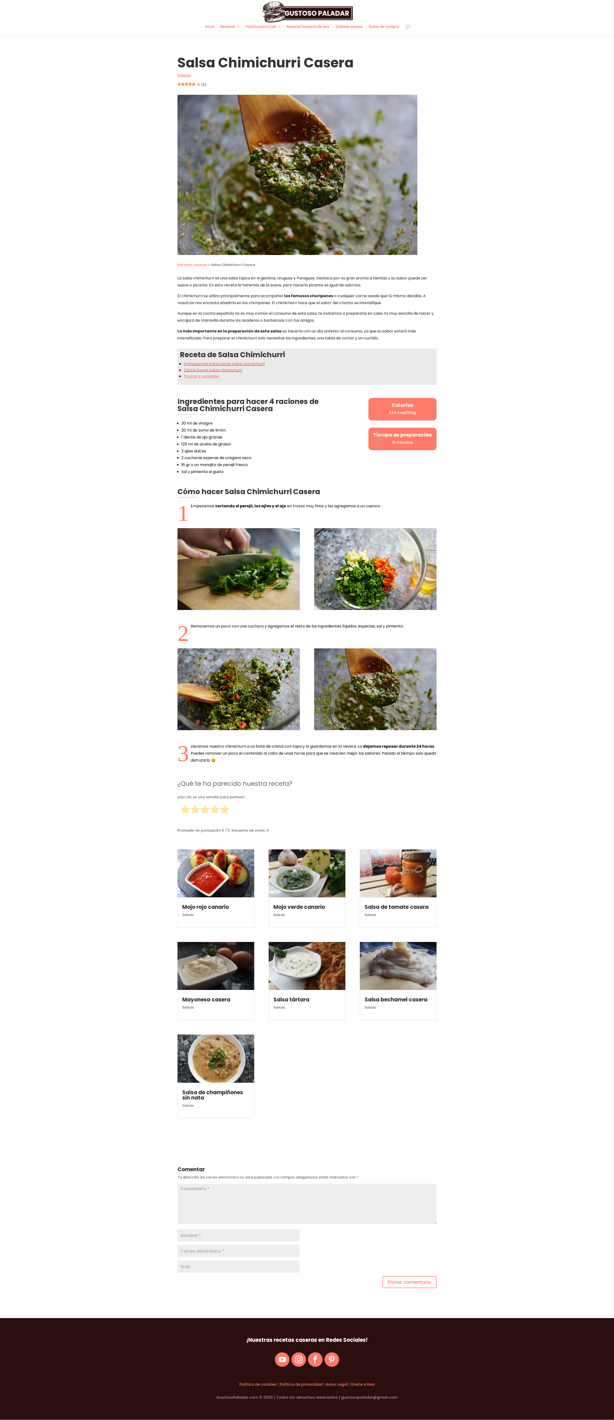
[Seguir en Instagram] (298, 1359)
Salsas (184, 75)
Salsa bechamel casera (396, 999)
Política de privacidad (301, 1384)
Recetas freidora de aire (308, 27)
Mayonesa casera (206, 999)
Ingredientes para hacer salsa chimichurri (224, 364)
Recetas (227, 27)
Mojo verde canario (299, 907)
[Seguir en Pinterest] (332, 1359)
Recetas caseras (192, 264)
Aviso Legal (337, 1384)
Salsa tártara (291, 999)
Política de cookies (257, 1384)
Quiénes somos (349, 27)
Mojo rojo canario (205, 907)
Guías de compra (384, 27)
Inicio (209, 27)
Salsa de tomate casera (397, 907)
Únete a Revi (363, 1384)
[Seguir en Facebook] (315, 1359)
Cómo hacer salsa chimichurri (213, 370)
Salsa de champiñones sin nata (212, 1095)
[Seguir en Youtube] (282, 1359)
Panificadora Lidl (261, 27)
